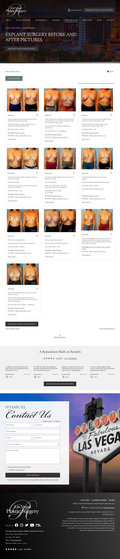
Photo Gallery (16, 28)
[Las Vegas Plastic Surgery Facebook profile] (16, 526)
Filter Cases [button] (14, 78)
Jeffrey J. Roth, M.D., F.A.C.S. (23, 135)
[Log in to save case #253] (111, 234)
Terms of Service (50, 480)
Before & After (71, 20)
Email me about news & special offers (19, 467)
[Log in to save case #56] (74, 115)
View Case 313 (12, 314)
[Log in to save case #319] (111, 173)
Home (7, 28)
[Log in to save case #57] (111, 115)
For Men (56, 20)
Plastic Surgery (23, 20)
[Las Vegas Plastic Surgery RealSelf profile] (38, 526)
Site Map (112, 500)
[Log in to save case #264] (37, 173)
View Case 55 (12, 256)
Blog (99, 20)
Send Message (32, 475)
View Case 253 (86, 255)
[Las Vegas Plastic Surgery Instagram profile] (21, 526)
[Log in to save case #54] (37, 115)
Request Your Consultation (99, 10)
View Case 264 (12, 200)
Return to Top (60, 337)
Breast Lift (93, 247)
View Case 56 (49, 141)
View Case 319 (86, 202)
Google (10, 376)
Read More (63, 131)
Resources (87, 20)
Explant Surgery (20, 133)
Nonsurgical (41, 20)
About (8, 20)
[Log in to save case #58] (74, 236)
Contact (110, 20)
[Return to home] (16, 10)
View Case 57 (86, 139)
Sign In (111, 71)
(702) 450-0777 (16, 540)
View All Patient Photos (107, 329)
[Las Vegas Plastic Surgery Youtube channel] (32, 526)
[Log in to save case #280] (74, 173)
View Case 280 (49, 202)
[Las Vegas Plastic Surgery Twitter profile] (26, 526)
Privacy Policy (40, 480)
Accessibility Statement (99, 500)
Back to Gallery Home (12, 71)
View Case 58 (49, 256)
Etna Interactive (109, 508)
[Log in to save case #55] (37, 236)
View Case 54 (12, 139)
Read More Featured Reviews (60, 384)
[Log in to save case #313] (37, 288)
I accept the (16, 470)
